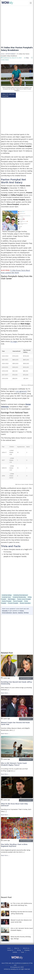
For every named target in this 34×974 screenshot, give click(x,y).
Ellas (27, 58)
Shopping (26, 950)
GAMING (15, 952)
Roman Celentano (25, 603)
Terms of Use (9, 965)
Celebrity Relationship (19, 597)
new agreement (21, 391)
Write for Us (26, 948)
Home (2, 53)
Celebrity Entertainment (20, 595)
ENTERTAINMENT (11, 53)
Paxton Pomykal (7, 601)
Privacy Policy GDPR (22, 965)
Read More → (5, 693)
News (22, 610)
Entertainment (7, 612)
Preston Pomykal (13, 603)
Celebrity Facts (6, 597)
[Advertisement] (17, 25)
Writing (26, 612)
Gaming (20, 612)
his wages (13, 341)
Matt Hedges (12, 599)
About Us (16, 948)
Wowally (5, 610)
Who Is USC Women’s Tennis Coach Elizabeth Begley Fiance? (14, 764)
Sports (15, 612)
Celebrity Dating (7, 595)
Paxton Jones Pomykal (24, 599)
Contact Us (10, 950)
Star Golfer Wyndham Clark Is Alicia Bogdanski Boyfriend (14, 845)
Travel (22, 952)
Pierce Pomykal (18, 601)
